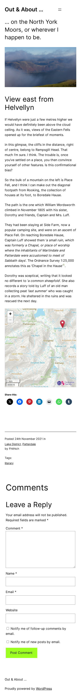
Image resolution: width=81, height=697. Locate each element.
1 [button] (63, 264)
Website (11, 610)
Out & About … (24, 9)
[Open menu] (59, 9)
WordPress (44, 689)
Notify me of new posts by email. (35, 642)
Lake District (13, 444)
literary (9, 463)
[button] (62, 324)
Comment (14, 528)
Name (11, 573)
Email (11, 592)
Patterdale (29, 444)
